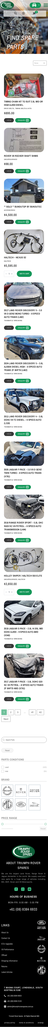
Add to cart (24, 274)
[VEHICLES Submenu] (39, 4)
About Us (5, 932)
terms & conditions (26, 1023)
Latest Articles (7, 972)
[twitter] (27, 915)
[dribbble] (35, 915)
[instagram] (19, 915)
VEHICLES (34, 5)
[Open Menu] (46, 5)
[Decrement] (6, 274)
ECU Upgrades (7, 944)
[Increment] (11, 274)
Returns (4, 966)
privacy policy (9, 1023)
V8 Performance (7, 949)
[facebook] (11, 915)
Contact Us (5, 938)
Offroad (4, 955)
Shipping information (9, 961)
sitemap (41, 1023)
